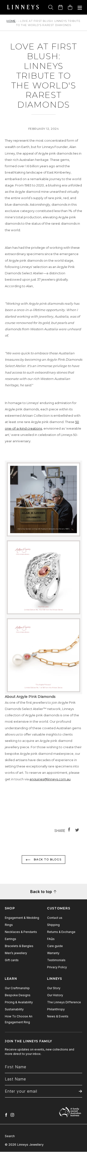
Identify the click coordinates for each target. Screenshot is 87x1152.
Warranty (53, 953)
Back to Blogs (47, 859)
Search (10, 1136)
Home (11, 21)
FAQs (51, 939)
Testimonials (56, 960)
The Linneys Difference (64, 1002)
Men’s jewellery (16, 953)
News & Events (57, 1016)
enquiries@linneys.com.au (50, 779)
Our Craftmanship (17, 988)
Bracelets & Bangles (19, 946)
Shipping (53, 925)
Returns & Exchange (61, 932)
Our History (55, 995)
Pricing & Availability (19, 1002)
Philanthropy (56, 1009)
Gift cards (12, 960)
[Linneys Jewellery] (23, 7)
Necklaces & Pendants (21, 932)
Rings (9, 925)
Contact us (54, 918)
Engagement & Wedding (22, 918)
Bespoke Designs (17, 995)
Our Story (53, 988)
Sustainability (14, 1009)
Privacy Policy (57, 967)
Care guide (55, 946)
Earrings (10, 939)
